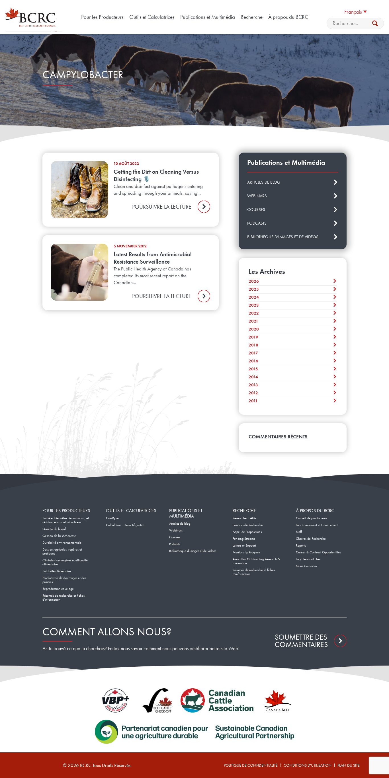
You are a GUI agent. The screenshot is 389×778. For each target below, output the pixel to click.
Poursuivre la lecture (161, 206)
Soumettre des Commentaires (301, 640)
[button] (355, 11)
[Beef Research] (31, 17)
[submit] (375, 23)
